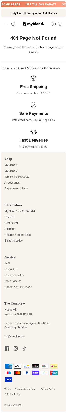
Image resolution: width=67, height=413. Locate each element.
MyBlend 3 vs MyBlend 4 (19, 211)
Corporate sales (14, 275)
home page (47, 47)
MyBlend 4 (10, 164)
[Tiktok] (24, 348)
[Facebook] (7, 348)
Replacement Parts (16, 188)
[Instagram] (15, 348)
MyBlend (17, 405)
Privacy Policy (48, 389)
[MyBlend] (33, 24)
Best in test (11, 223)
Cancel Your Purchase (18, 286)
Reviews (9, 217)
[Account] (52, 24)
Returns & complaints (17, 234)
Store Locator (12, 281)
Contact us (11, 269)
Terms (7, 389)
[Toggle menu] (7, 24)
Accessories (12, 182)
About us (9, 228)
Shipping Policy (12, 394)
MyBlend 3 (10, 170)
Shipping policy (13, 240)
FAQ (7, 263)
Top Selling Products (16, 176)
